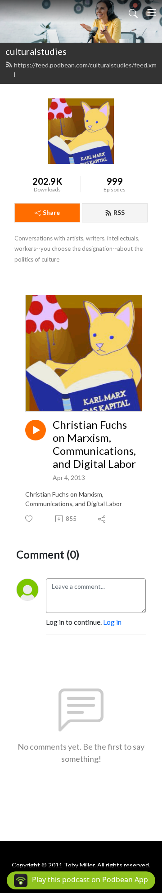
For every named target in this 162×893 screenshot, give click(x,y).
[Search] (133, 13)
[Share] (102, 519)
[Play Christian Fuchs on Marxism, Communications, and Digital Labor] (35, 430)
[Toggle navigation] (151, 12)
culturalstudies (36, 51)
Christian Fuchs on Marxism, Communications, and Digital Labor (94, 444)
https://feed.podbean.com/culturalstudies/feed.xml (85, 69)
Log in (112, 622)
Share (51, 212)
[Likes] (29, 519)
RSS (119, 212)
